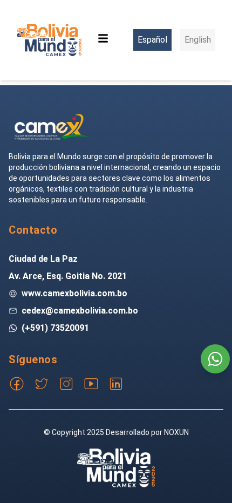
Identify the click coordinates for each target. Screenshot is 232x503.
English (198, 40)
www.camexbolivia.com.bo (74, 293)
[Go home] (52, 126)
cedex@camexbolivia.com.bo (80, 310)
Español (152, 40)
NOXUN (176, 432)
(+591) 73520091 (55, 328)
